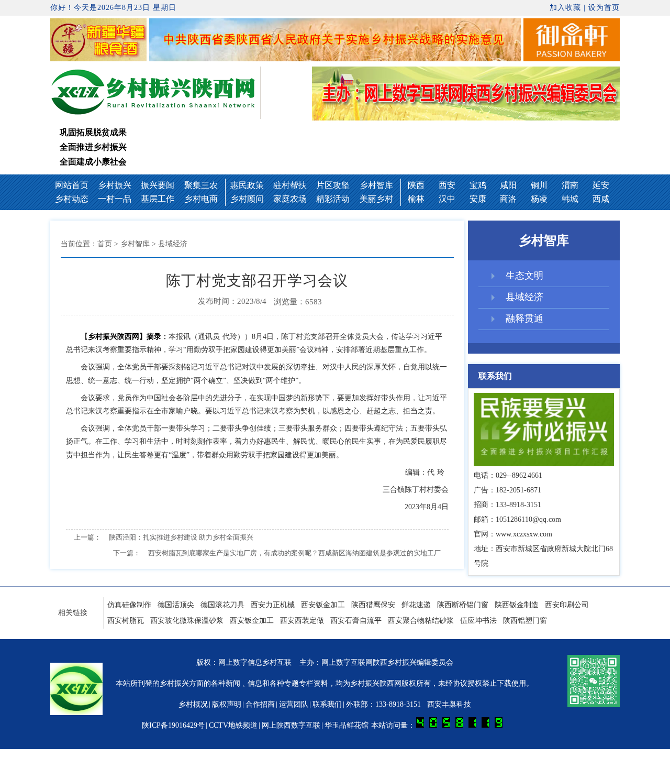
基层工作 (157, 198)
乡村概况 (193, 704)
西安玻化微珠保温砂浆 (187, 620)
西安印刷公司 (567, 605)
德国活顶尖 (176, 605)
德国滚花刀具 (222, 605)
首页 (104, 244)
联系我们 (327, 704)
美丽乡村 (376, 198)
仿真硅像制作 (129, 605)
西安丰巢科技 (449, 704)
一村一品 (114, 198)
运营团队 (293, 704)
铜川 (539, 185)
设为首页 (604, 8)
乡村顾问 (247, 198)
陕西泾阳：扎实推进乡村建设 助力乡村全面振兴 (181, 537)
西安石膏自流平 (356, 620)
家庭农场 (290, 198)
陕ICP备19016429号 (173, 725)
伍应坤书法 (478, 620)
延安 (601, 185)
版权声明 (226, 704)
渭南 (570, 185)
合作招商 (260, 704)
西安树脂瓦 (125, 620)
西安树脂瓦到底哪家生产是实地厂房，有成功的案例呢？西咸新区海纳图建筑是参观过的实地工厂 (294, 553)
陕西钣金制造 (517, 605)
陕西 (416, 185)
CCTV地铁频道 (233, 725)
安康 (478, 198)
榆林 (416, 198)
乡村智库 (376, 185)
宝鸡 (478, 185)
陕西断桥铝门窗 (462, 605)
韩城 (570, 198)
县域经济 (524, 297)
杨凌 (539, 198)
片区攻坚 (333, 185)
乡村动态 (71, 198)
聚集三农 (201, 185)
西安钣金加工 (323, 605)
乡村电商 (201, 198)
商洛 (508, 198)
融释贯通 (524, 318)
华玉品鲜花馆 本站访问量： (371, 725)
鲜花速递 (416, 605)
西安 (447, 185)
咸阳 (508, 185)
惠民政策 (247, 185)
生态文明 (524, 275)
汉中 (447, 198)
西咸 (601, 198)
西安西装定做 (302, 620)
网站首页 (71, 185)
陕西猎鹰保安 (373, 605)
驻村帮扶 (290, 185)
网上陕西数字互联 (291, 725)
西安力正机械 (273, 605)
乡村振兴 (114, 185)
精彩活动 (333, 198)
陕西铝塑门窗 (525, 620)
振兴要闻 (157, 185)
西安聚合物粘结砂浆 (421, 620)
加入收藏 (565, 8)
